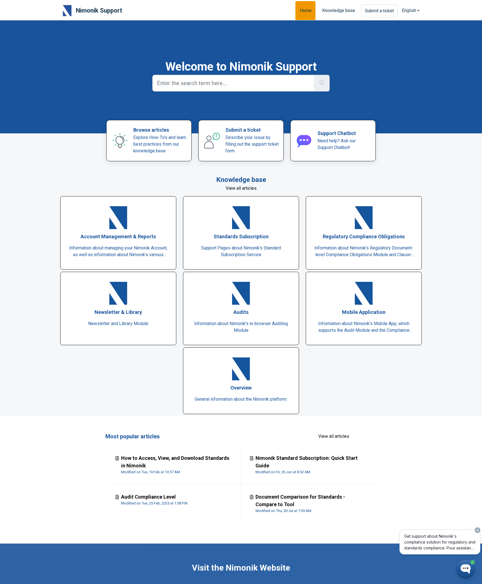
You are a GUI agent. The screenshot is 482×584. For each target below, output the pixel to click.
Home (306, 10)
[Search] (322, 83)
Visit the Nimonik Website (241, 568)
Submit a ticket (379, 10)
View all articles (241, 188)
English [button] (409, 10)
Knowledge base (338, 10)
